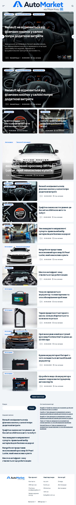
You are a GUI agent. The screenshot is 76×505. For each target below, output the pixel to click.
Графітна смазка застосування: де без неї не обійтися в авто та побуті (19, 431)
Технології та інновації (23, 70)
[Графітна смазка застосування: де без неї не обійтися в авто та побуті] (38, 36)
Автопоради (9, 14)
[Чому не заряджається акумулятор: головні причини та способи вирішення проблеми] (19, 296)
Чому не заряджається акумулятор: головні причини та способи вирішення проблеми (55, 421)
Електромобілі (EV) (22, 331)
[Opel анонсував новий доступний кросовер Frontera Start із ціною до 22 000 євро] (19, 339)
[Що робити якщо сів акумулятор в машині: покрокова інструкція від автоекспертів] (19, 381)
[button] (3, 6)
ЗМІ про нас (41, 502)
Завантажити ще (38, 397)
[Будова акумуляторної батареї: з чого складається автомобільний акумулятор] (19, 360)
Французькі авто (39, 70)
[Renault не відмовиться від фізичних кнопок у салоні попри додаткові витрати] (38, 88)
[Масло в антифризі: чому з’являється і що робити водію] (19, 275)
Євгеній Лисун (44, 425)
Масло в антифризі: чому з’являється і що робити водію (16, 459)
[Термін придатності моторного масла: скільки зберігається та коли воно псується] (19, 318)
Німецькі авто (9, 334)
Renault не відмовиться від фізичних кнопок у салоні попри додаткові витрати (17, 422)
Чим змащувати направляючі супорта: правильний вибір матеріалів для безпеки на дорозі (18, 440)
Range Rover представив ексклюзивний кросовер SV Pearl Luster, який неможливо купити (17, 450)
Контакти (31, 502)
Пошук (4, 404)
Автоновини (9, 70)
